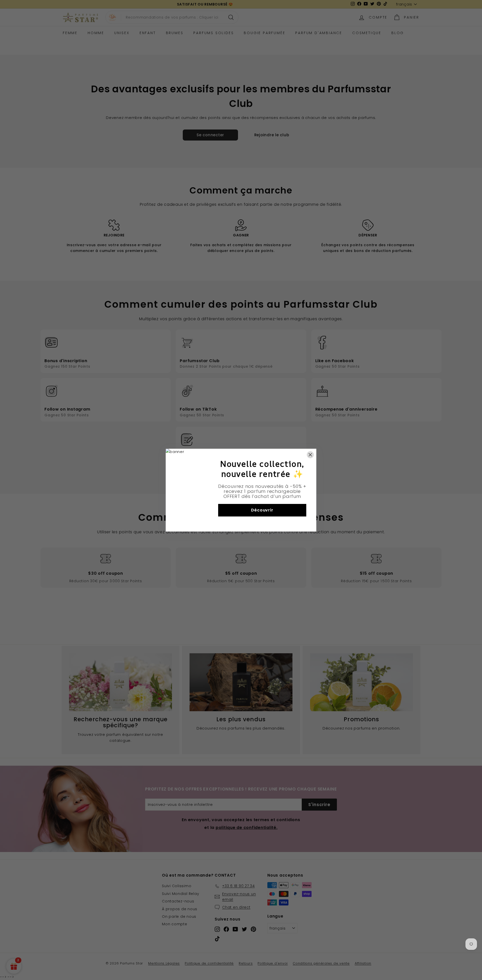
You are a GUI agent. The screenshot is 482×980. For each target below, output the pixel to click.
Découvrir (262, 510)
